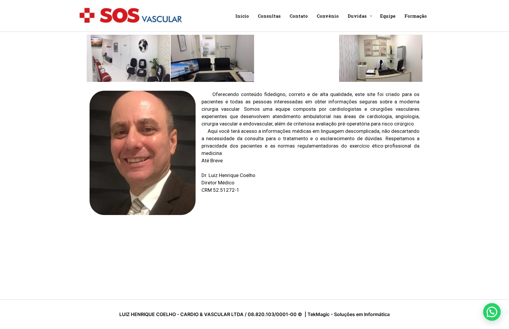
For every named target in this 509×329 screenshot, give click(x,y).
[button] (492, 312)
